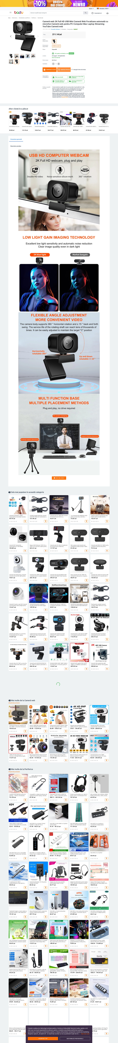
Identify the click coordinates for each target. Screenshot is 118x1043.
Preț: (44, 34)
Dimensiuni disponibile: (45, 46)
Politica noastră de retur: (46, 88)
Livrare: (44, 55)
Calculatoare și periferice (24, 17)
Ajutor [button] (90, 8)
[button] (10, 12)
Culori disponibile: (45, 40)
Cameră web (40, 17)
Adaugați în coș (64, 70)
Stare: (44, 49)
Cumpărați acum (49, 70)
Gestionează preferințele (75, 1038)
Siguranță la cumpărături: (46, 76)
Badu (9, 17)
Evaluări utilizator (55, 29)
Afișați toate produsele (14, 821)
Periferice (34, 17)
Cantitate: (45, 63)
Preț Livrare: (45, 60)
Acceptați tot (43, 1038)
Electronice (14, 17)
